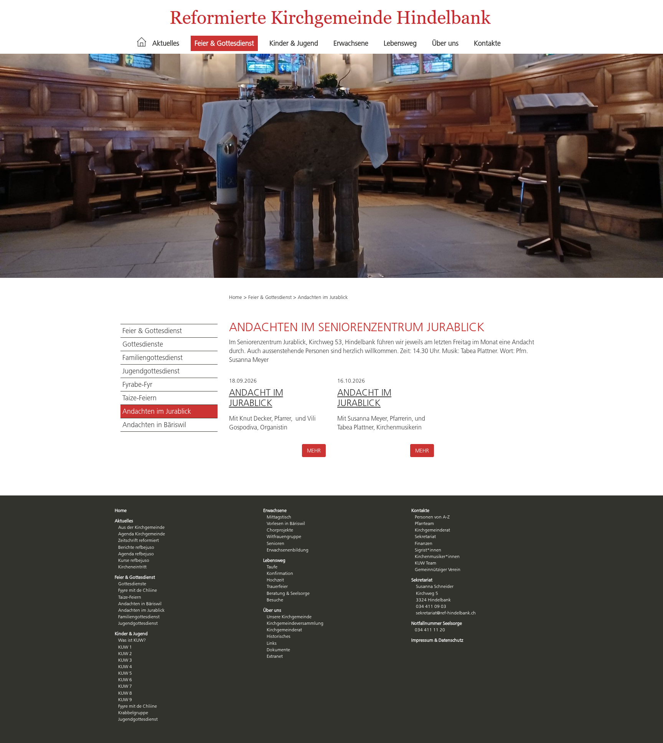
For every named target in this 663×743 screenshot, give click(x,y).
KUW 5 (125, 673)
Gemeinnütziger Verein (437, 569)
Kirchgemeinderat (284, 629)
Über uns (445, 43)
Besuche (275, 600)
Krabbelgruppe (133, 712)
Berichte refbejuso (136, 547)
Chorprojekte (280, 530)
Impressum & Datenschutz (437, 640)
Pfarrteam (424, 523)
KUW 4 (125, 666)
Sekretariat (425, 536)
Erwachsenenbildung (287, 550)
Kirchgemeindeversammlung (295, 623)
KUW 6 (125, 679)
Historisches (278, 636)
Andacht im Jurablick (256, 397)
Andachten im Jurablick (156, 411)
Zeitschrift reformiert (138, 540)
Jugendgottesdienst (151, 371)
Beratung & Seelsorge (288, 593)
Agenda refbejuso (136, 553)
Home (235, 297)
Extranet (275, 656)
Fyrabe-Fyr (137, 384)
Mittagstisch (279, 517)
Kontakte (487, 43)
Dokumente (278, 649)
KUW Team (425, 563)
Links (272, 643)
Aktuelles (165, 43)
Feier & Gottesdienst (224, 43)
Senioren (275, 543)
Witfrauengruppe (284, 536)
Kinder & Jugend (293, 43)
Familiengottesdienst (152, 357)
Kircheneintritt (132, 567)
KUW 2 (125, 653)
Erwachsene (350, 43)
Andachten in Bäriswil (154, 425)
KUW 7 (125, 686)
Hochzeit (275, 580)
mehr (314, 450)
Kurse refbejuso (133, 560)
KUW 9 (125, 699)
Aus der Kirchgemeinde (141, 527)
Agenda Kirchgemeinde (141, 534)
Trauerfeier (277, 586)
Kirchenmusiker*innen (437, 556)
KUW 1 (125, 647)
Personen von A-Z (432, 517)
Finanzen (423, 543)
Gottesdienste (142, 344)
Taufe (272, 567)
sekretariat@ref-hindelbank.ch (446, 613)
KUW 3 (125, 660)
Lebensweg (400, 43)
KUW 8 (125, 693)
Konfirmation (280, 573)
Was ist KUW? (132, 640)
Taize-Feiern (139, 398)
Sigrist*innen (428, 550)
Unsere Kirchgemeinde (289, 616)
